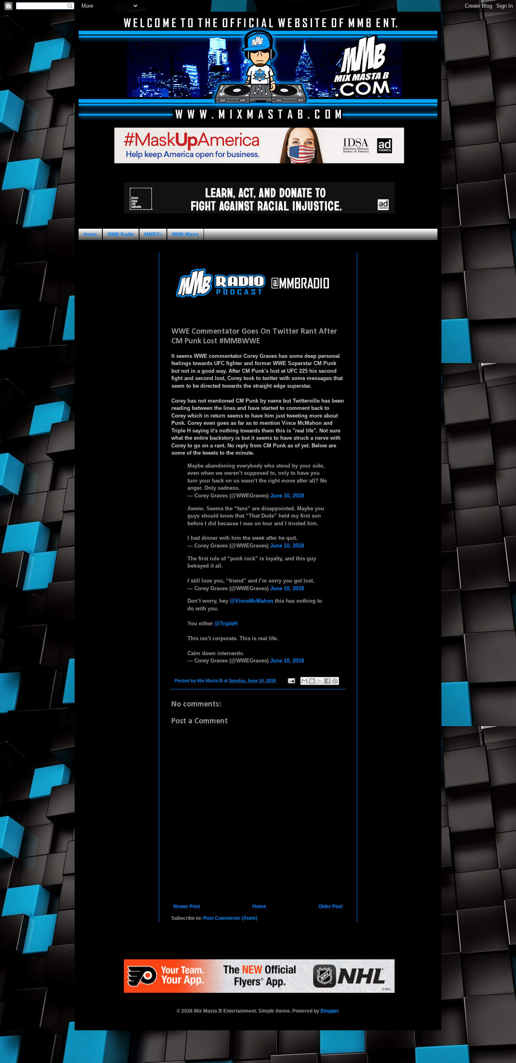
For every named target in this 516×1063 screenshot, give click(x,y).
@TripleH (225, 623)
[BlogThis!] (312, 681)
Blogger (329, 1011)
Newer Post (186, 906)
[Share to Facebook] (327, 681)
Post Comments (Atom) (230, 918)
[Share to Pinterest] (335, 681)
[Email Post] (291, 680)
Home (90, 234)
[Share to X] (320, 681)
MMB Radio (121, 234)
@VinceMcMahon (251, 601)
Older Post (330, 906)
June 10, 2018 (287, 496)
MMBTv (153, 234)
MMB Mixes (185, 234)
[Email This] (304, 681)
